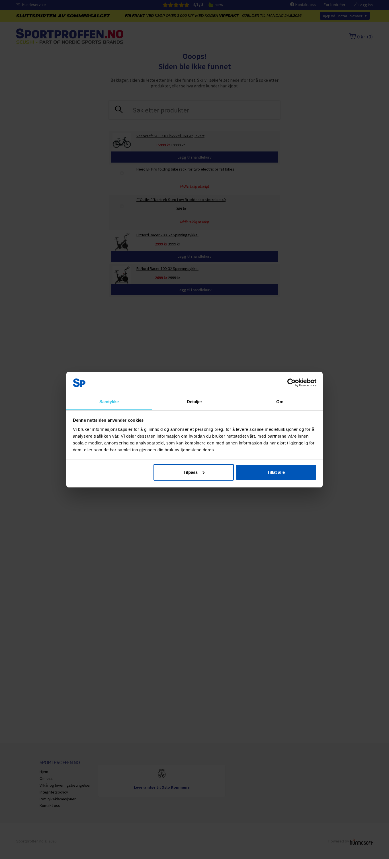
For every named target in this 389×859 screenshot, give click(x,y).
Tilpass (190, 472)
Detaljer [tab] (194, 401)
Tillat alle (276, 472)
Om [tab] (279, 401)
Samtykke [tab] (109, 401)
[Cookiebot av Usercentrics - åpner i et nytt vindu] (291, 382)
